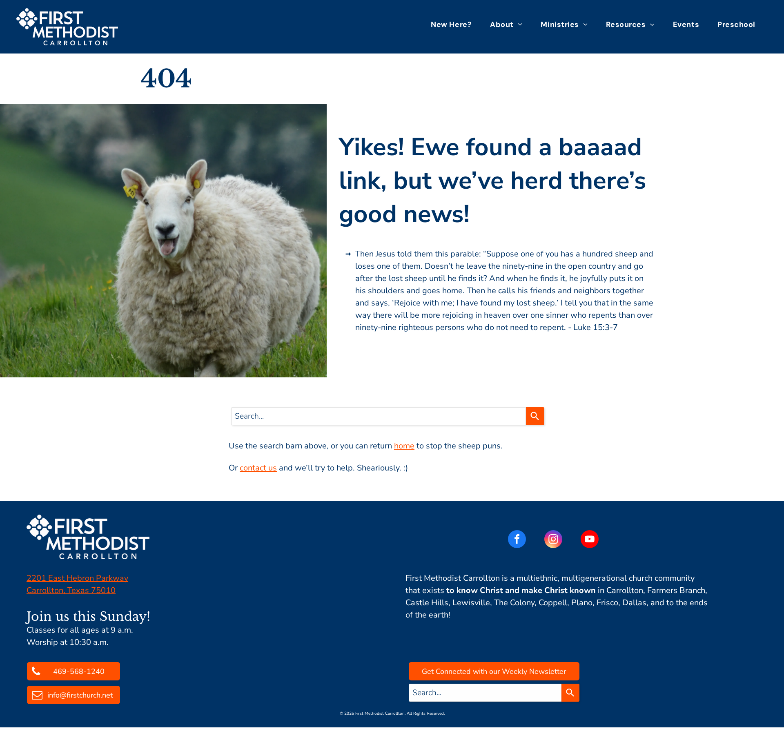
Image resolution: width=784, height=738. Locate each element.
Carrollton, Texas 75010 (71, 590)
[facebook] (517, 540)
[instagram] (553, 540)
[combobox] (378, 416)
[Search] (535, 416)
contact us (258, 467)
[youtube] (590, 540)
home (404, 445)
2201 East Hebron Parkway (77, 578)
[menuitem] (454, 24)
